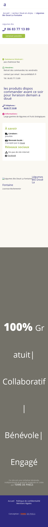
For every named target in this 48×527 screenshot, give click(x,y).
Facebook (12, 156)
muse (22, 143)
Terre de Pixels (24, 484)
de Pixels (27, 514)
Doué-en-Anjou (26, 13)
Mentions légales (24, 503)
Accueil (6, 13)
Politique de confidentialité (28, 501)
